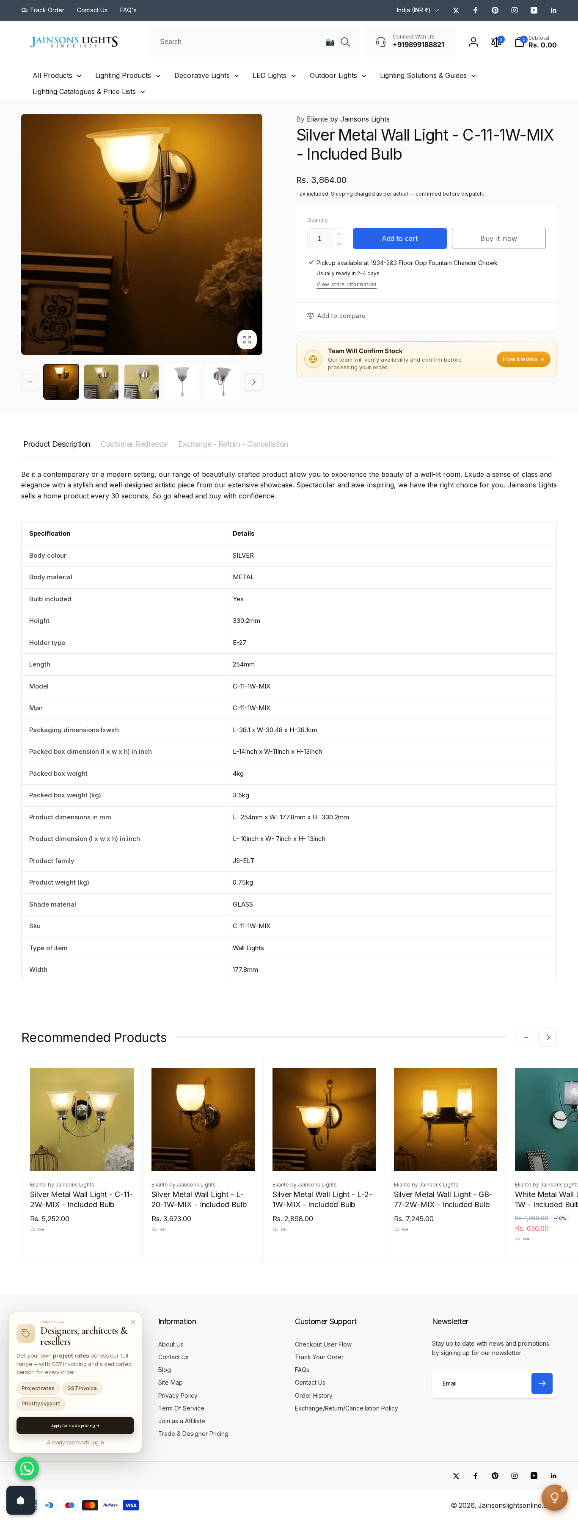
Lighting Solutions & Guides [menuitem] (423, 75)
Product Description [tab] (56, 444)
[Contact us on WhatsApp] (27, 1468)
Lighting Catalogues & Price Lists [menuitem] (84, 91)
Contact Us (49, 1371)
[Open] (20, 1500)
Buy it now (498, 238)
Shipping (342, 194)
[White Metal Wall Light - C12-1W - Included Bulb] (567, 1155)
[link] (42, 10)
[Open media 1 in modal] (141, 234)
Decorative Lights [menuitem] (202, 75)
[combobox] (254, 42)
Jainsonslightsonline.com (517, 1506)
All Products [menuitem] (52, 75)
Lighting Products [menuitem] (123, 75)
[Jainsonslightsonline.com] (53, 1326)
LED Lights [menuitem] (269, 75)
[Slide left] (30, 382)
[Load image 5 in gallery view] (222, 382)
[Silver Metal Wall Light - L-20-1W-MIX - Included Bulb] (203, 1155)
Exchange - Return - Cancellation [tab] (233, 444)
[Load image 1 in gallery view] (61, 382)
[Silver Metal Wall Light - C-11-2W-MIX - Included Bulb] (82, 1155)
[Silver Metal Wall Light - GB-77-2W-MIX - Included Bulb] (446, 1155)
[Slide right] (253, 382)
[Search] (345, 41)
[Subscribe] (542, 1383)
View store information (347, 284)
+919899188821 (56, 1385)
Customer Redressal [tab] (134, 444)
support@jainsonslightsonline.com (81, 1399)
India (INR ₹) (414, 10)
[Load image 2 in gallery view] (101, 382)
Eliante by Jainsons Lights (343, 119)
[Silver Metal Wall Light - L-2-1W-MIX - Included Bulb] (324, 1155)
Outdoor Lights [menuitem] (333, 75)
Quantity (317, 220)
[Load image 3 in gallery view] (141, 382)
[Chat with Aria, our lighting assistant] (555, 1498)
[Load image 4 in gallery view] (182, 382)
